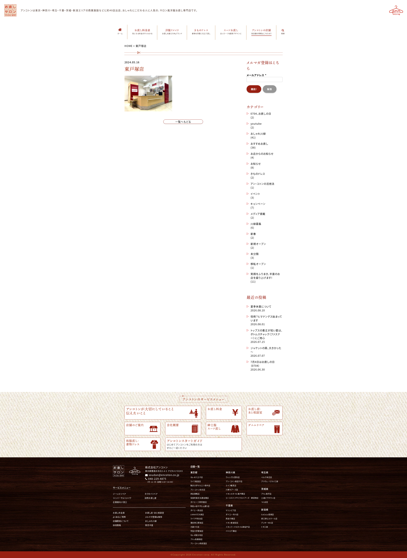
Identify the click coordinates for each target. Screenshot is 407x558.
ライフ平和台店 (196, 519)
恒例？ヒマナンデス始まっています (266, 318)
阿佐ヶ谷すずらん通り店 (200, 506)
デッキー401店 (267, 523)
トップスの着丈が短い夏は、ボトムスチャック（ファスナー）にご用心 (266, 334)
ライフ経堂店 (195, 481)
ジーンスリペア (119, 493)
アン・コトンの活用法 (262, 184)
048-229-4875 (156, 479)
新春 (253, 234)
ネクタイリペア (151, 493)
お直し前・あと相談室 (154, 512)
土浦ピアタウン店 (268, 498)
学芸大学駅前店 (197, 531)
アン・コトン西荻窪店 (198, 543)
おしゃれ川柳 (258, 133)
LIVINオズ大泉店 (197, 514)
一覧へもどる (183, 122)
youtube (256, 123)
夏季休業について (261, 306)
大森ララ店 (194, 527)
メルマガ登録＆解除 (153, 517)
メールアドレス (256, 75)
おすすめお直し (259, 144)
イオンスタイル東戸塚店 (235, 494)
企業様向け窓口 (120, 502)
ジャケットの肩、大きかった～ (266, 350)
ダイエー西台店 (196, 510)
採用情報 (117, 525)
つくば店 (264, 502)
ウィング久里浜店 (233, 477)
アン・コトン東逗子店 (234, 481)
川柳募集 (256, 224)
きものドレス (258, 174)
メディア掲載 (258, 214)
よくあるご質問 (119, 517)
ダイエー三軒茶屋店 (198, 502)
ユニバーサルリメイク (122, 498)
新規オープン (258, 244)
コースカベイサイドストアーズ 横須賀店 (242, 498)
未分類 (255, 254)
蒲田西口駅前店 (197, 523)
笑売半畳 (149, 525)
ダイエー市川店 (232, 514)
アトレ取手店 (266, 494)
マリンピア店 (231, 510)
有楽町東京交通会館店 (199, 498)
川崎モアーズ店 (232, 490)
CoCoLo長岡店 (267, 514)
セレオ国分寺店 (196, 535)
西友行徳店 (230, 519)
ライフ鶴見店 (231, 486)
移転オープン (258, 264)
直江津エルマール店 (269, 519)
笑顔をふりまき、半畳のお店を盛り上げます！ (265, 276)
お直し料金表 (119, 512)
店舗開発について (121, 521)
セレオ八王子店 (196, 477)
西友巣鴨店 (195, 494)
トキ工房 (264, 527)
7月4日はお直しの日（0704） (263, 363)
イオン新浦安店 (232, 523)
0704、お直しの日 (261, 113)
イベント (255, 194)
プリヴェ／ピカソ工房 (269, 481)
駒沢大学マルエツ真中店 (200, 486)
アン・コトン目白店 (197, 490)
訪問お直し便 (150, 498)
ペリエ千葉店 (231, 531)
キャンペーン (258, 204)
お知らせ (256, 164)
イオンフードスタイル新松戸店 (238, 527)
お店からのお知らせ (262, 154)
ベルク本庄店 (266, 477)
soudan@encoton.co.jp (163, 475)
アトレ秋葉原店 (196, 539)
